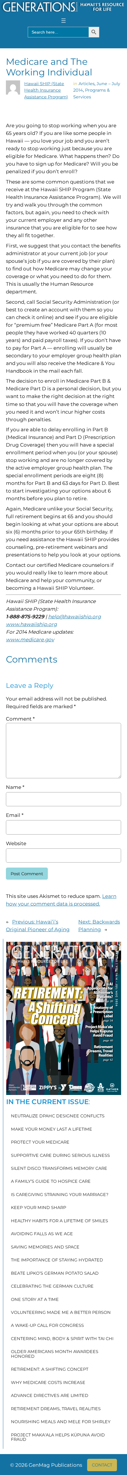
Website (16, 843)
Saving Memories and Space (45, 1247)
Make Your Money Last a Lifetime (51, 1129)
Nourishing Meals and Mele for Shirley (60, 1422)
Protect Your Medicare (40, 1142)
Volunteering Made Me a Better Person (61, 1312)
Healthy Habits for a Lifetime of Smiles (59, 1221)
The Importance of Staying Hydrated (57, 1260)
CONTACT (102, 1465)
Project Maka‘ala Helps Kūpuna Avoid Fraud (58, 1437)
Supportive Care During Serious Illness (60, 1155)
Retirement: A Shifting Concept (49, 1369)
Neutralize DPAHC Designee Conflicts (58, 1116)
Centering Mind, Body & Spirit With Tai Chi (62, 1339)
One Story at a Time (35, 1299)
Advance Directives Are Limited (49, 1395)
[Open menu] (63, 20)
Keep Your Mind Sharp (38, 1207)
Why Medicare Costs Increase (48, 1382)
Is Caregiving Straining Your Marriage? (59, 1194)
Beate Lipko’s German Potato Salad (55, 1273)
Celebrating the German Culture (52, 1286)
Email (14, 815)
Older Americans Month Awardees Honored (54, 1354)
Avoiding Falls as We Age (42, 1234)
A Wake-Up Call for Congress (47, 1325)
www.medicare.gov (30, 639)
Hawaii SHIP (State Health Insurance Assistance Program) (46, 90)
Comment (20, 719)
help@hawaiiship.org (74, 617)
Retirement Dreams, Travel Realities (56, 1409)
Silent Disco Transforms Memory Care (59, 1168)
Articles (87, 83)
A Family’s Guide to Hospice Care (51, 1181)
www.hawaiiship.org (31, 624)
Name (15, 787)
